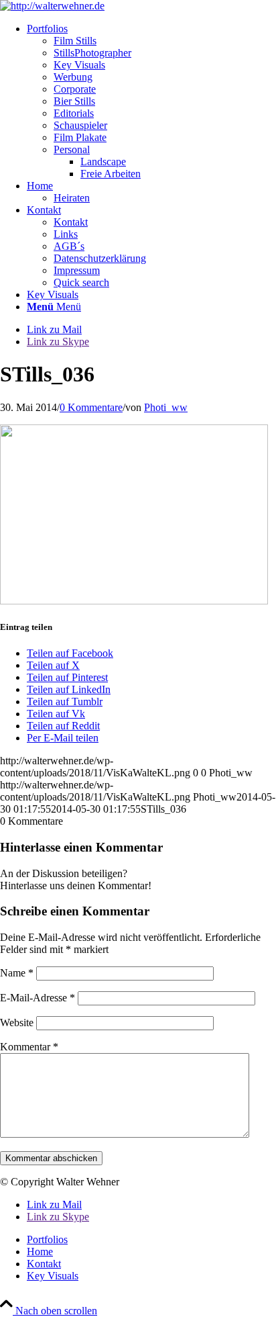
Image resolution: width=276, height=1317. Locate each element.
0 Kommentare (91, 407)
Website (16, 1022)
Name (16, 973)
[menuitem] (151, 101)
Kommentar (29, 1046)
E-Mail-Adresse (37, 997)
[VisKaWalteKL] (52, 5)
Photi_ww (166, 407)
